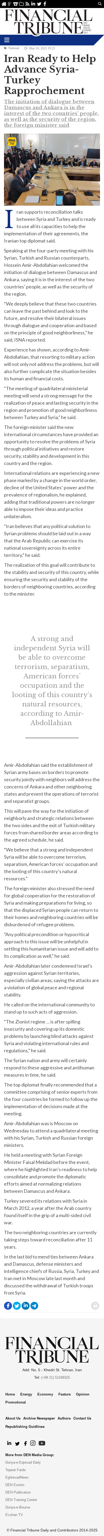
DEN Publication (18, 1492)
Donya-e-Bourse (17, 1507)
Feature (64, 1394)
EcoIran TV (14, 1515)
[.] (9, 1443)
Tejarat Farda (15, 1470)
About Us (9, 4)
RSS (27, 4)
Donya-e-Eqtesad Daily (23, 1462)
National (13, 48)
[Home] (48, 21)
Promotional (15, 1402)
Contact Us (15, 4)
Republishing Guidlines (25, 1426)
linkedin (33, 4)
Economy (45, 1394)
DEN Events (15, 1485)
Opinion (82, 1394)
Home (4, 4)
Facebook (45, 4)
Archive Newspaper (39, 1418)
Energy (26, 1394)
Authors (64, 1418)
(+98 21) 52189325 (55, 1377)
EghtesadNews (17, 1477)
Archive (21, 4)
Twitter (39, 4)
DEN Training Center (21, 1500)
